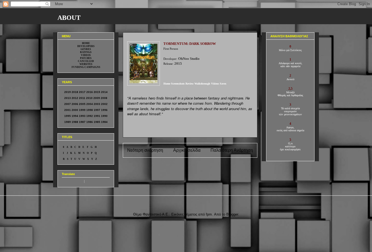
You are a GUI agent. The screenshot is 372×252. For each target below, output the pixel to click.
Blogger (232, 214)
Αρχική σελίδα (186, 150)
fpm (209, 214)
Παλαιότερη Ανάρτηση (232, 150)
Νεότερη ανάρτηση (145, 150)
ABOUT (69, 17)
